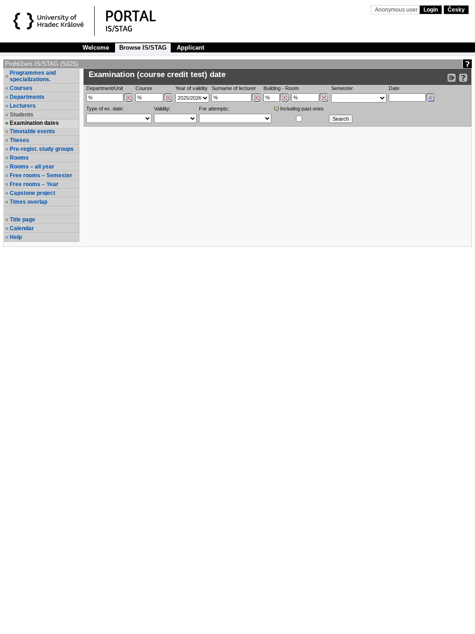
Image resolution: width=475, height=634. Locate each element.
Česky (456, 9)
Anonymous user (397, 9)
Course (143, 88)
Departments (27, 97)
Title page (22, 219)
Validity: (162, 108)
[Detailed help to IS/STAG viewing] (463, 78)
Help (16, 237)
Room (292, 88)
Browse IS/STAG (143, 47)
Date (394, 88)
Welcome (96, 47)
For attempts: (214, 108)
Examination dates (34, 123)
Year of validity (191, 88)
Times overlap (28, 202)
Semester (342, 88)
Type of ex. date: (105, 108)
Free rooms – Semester (41, 175)
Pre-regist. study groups (42, 149)
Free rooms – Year (34, 184)
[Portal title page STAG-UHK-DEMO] (140, 22)
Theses (19, 140)
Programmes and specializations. (33, 76)
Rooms (19, 158)
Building (272, 88)
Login (431, 9)
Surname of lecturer (234, 88)
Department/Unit (104, 88)
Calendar (22, 228)
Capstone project (32, 193)
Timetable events (32, 131)
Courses (21, 88)
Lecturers (23, 106)
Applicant (190, 47)
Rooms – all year (32, 166)
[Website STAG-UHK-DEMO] (50, 22)
